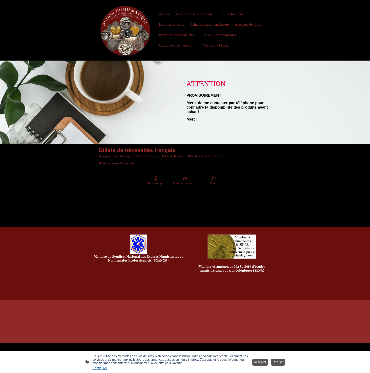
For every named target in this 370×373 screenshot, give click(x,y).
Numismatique (123, 156)
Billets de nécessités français (204, 156)
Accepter (260, 362)
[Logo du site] (125, 30)
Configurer (99, 368)
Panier (214, 183)
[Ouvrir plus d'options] (238, 46)
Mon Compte (156, 183)
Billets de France (172, 156)
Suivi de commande (185, 183)
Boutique (104, 156)
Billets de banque (147, 156)
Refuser (278, 362)
